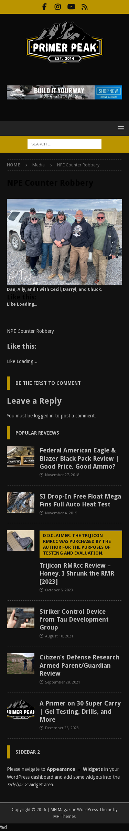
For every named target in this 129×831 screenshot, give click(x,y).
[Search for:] (64, 143)
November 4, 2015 (61, 513)
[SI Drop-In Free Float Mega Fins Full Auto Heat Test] (20, 502)
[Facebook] (45, 7)
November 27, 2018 (62, 475)
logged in (44, 415)
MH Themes (64, 816)
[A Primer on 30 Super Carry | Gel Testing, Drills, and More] (20, 709)
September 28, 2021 (62, 682)
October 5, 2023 (59, 590)
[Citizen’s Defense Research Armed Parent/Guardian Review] (20, 663)
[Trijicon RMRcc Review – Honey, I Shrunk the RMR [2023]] (20, 540)
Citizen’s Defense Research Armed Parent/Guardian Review (79, 665)
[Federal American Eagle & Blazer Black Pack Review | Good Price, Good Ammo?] (20, 456)
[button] (119, 128)
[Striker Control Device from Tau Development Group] (20, 618)
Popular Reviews (37, 433)
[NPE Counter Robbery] (64, 281)
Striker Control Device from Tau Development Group (74, 619)
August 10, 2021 (59, 636)
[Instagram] (58, 7)
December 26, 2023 (62, 728)
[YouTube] (71, 7)
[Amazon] (85, 7)
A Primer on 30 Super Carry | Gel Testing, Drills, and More (80, 711)
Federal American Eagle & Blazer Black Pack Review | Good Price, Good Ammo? (79, 458)
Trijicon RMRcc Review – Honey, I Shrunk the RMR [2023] (77, 559)
